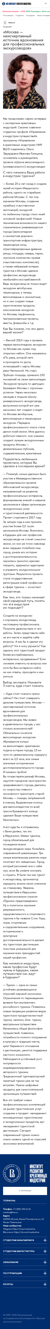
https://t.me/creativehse (23, 1229)
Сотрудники (30, 16)
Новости (11, 23)
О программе (25, 1191)
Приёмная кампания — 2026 (13, 11)
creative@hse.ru (10, 1212)
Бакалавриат (36, 11)
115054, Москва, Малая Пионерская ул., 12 (23, 1219)
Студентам (20, 16)
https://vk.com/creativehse (26, 1232)
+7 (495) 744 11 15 (22, 1209)
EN (46, 4)
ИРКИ (28, 11)
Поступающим (8, 16)
